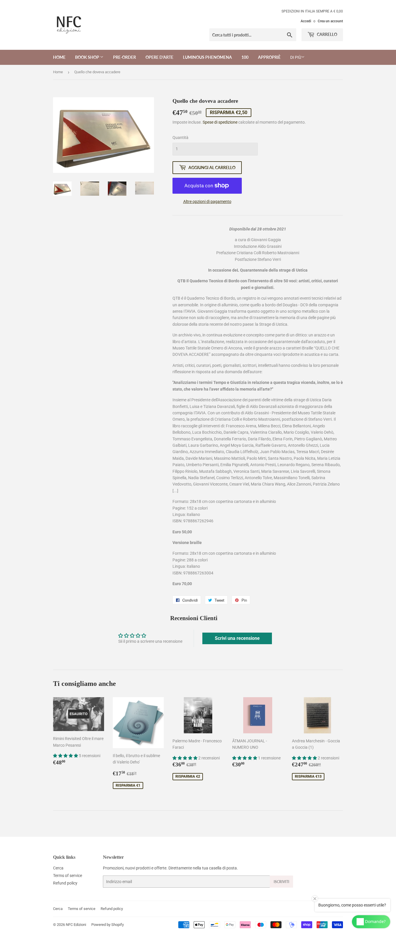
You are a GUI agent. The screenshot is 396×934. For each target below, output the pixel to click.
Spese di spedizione (220, 122)
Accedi (306, 21)
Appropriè (269, 57)
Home (59, 57)
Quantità (180, 137)
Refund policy (65, 883)
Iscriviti (281, 882)
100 (244, 57)
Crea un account (330, 21)
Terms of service (67, 875)
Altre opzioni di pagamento (207, 201)
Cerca (58, 868)
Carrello (326, 34)
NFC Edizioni (76, 924)
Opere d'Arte (159, 57)
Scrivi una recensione (237, 638)
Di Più (295, 57)
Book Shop (87, 57)
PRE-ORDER (124, 57)
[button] (66, 755)
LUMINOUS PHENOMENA (207, 57)
